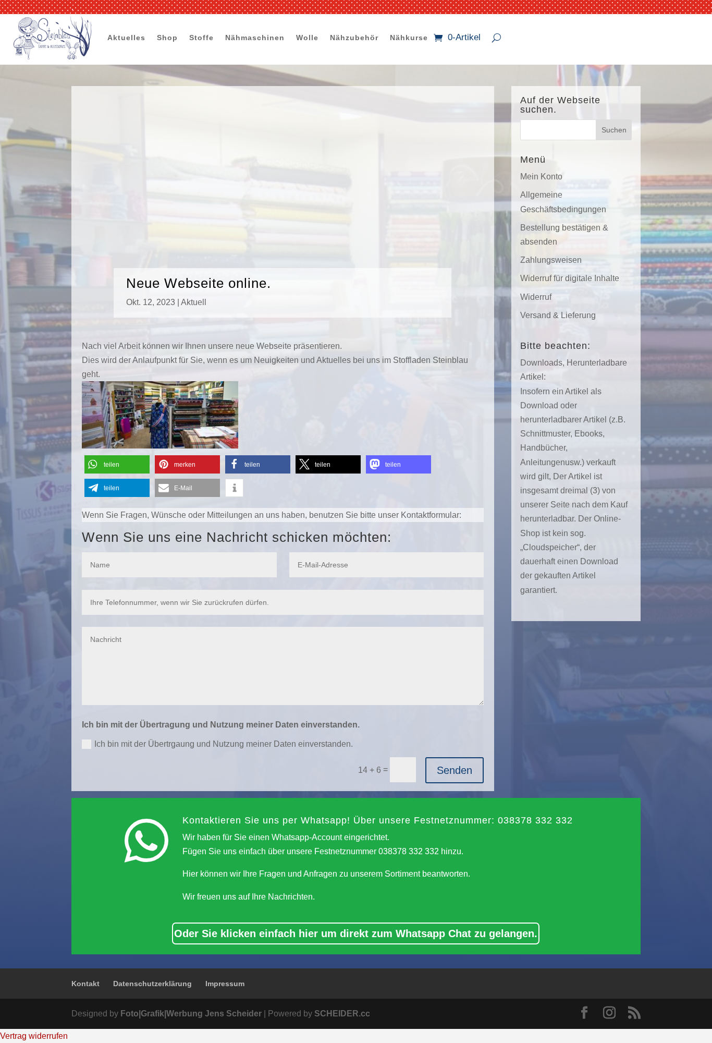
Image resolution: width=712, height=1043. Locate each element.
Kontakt (85, 983)
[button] (117, 464)
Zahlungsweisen (551, 260)
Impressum (224, 983)
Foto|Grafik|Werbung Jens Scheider (191, 1013)
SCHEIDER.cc (342, 1013)
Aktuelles (126, 37)
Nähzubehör (354, 37)
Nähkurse (409, 37)
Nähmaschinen (255, 37)
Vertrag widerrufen (34, 1036)
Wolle (307, 37)
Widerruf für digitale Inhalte (569, 278)
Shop (167, 37)
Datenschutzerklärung (152, 983)
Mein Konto (541, 176)
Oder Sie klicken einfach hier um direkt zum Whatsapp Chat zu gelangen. (355, 933)
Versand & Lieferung (558, 315)
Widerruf (535, 297)
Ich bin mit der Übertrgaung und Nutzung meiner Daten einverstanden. (223, 743)
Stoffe (201, 37)
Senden (454, 770)
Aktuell (193, 302)
